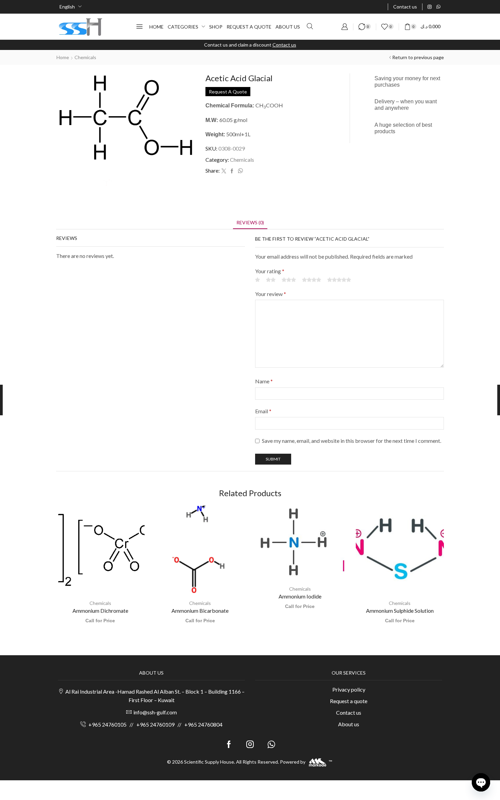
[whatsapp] (239, 171)
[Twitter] (224, 171)
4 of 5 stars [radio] (311, 757)
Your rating (269, 749)
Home (62, 57)
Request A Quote (228, 91)
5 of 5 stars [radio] (339, 757)
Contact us (284, 45)
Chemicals (85, 57)
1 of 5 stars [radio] (257, 757)
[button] (139, 26)
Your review (270, 771)
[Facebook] (232, 171)
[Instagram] (430, 7)
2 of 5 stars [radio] (271, 757)
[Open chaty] (481, 782)
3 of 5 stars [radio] (289, 757)
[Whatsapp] (438, 7)
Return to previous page (418, 57)
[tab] (250, 700)
